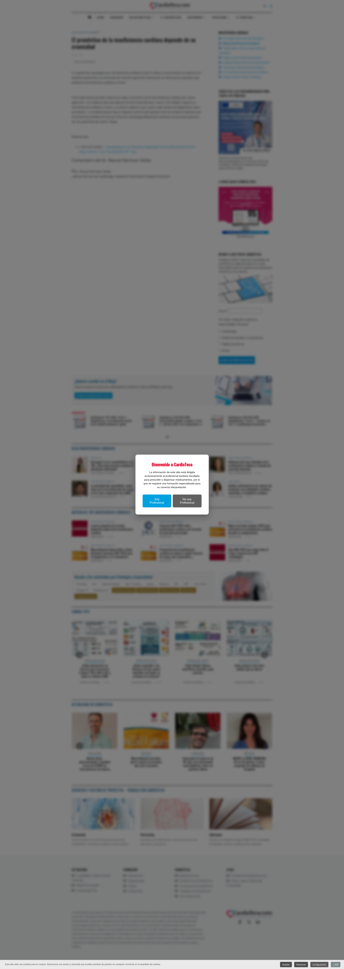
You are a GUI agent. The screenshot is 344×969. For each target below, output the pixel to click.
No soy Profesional (187, 501)
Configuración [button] (319, 964)
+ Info (335, 964)
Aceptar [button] (286, 964)
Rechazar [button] (301, 964)
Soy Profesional (157, 501)
